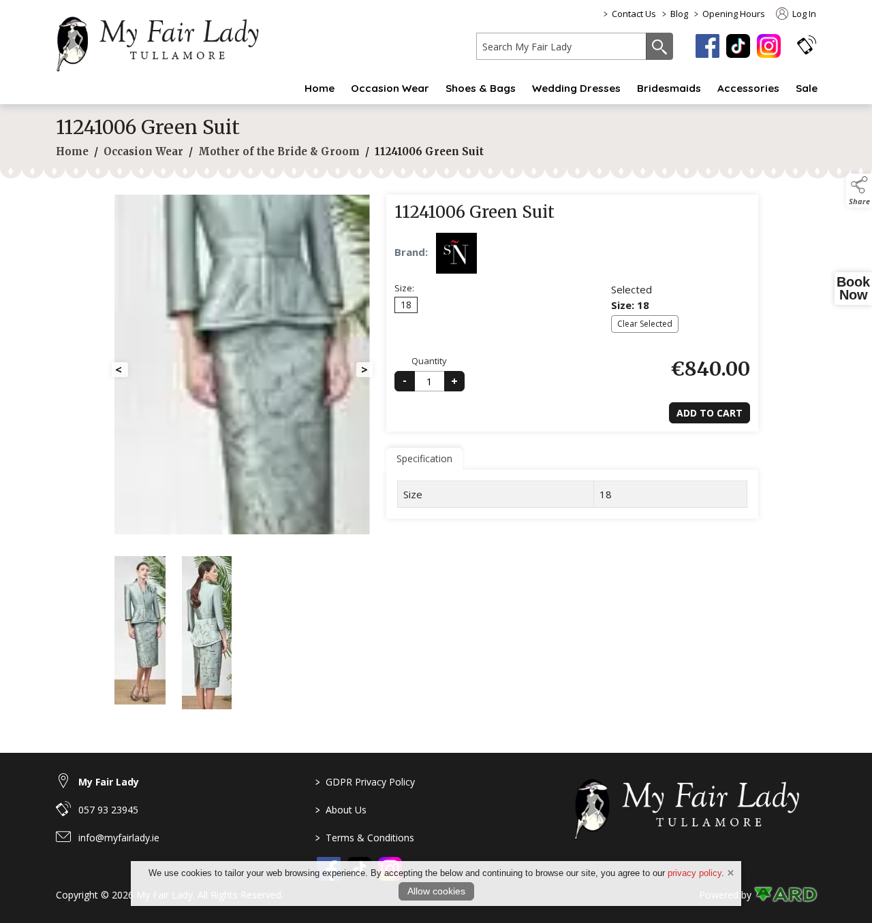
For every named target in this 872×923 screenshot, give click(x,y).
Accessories (748, 88)
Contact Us (634, 13)
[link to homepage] (165, 41)
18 (406, 304)
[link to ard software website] (785, 894)
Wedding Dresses (576, 88)
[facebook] (707, 46)
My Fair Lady (108, 781)
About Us (341, 809)
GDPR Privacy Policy (365, 782)
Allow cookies (436, 891)
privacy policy (694, 873)
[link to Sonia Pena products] (456, 253)
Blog (679, 13)
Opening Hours (733, 13)
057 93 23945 (108, 809)
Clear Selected (644, 323)
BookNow (853, 289)
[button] (806, 44)
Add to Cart (709, 412)
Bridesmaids (669, 88)
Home (319, 88)
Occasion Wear (390, 88)
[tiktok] (738, 46)
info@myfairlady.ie (118, 837)
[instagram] (769, 46)
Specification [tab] (424, 458)
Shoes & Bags (481, 88)
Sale (807, 88)
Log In (803, 13)
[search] (561, 46)
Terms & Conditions (364, 837)
